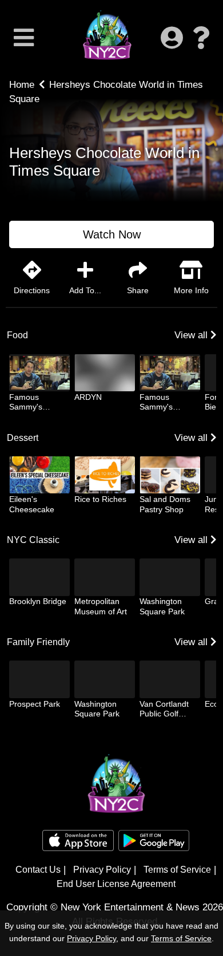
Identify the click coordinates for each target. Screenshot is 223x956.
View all (192, 335)
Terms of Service (177, 869)
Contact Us (38, 869)
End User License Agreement (116, 884)
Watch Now (112, 234)
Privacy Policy (102, 869)
